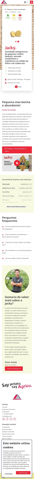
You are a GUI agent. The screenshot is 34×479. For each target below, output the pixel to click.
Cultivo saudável (7, 436)
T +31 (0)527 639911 (8, 414)
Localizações (5, 412)
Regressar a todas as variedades (16, 9)
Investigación (6, 427)
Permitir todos (23, 473)
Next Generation (7, 429)
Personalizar (8, 473)
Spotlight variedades (8, 431)
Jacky (19, 12)
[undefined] (31, 2)
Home (6, 12)
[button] (16, 41)
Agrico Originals (7, 438)
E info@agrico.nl (7, 416)
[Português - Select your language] (26, 2)
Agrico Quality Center (8, 434)
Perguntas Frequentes (8, 409)
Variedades (13, 12)
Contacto (4, 407)
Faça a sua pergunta (13, 368)
